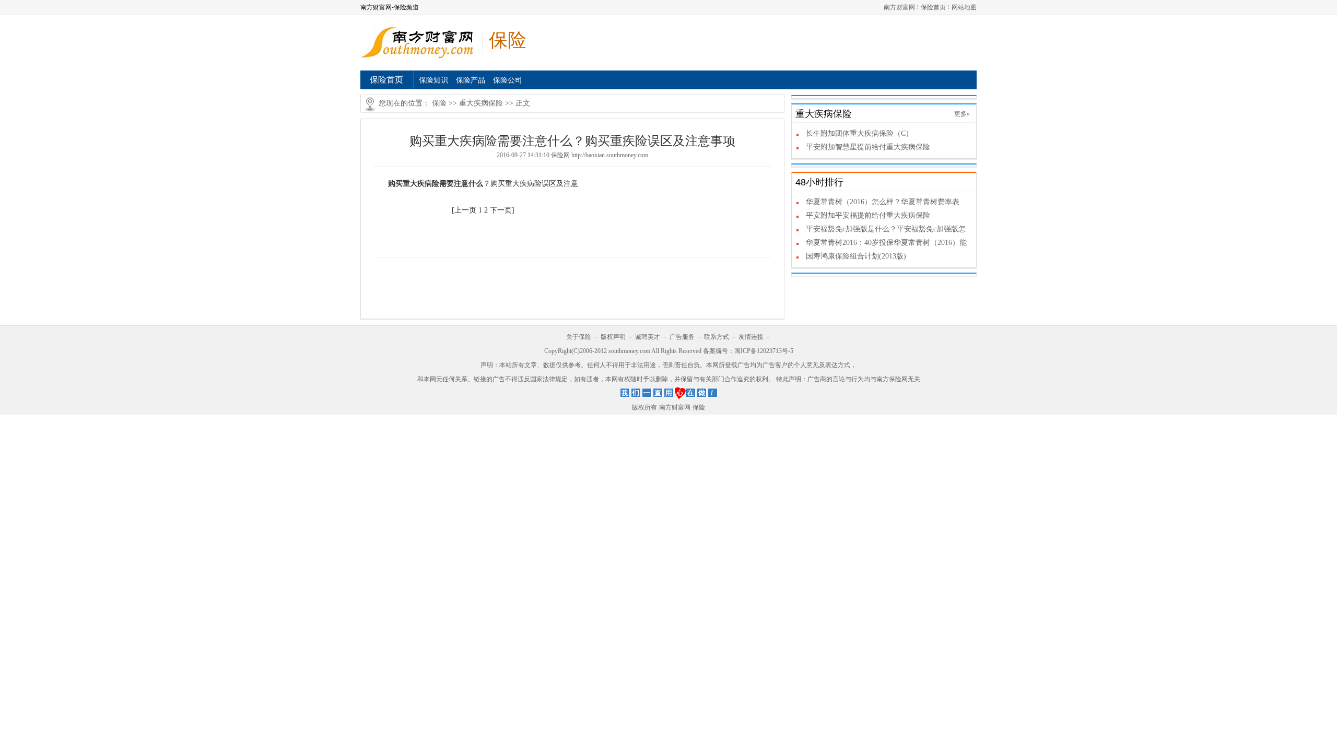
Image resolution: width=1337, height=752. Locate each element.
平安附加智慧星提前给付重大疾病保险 (868, 147)
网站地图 (964, 7)
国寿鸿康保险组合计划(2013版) (856, 256)
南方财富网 (899, 7)
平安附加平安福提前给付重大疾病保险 (868, 215)
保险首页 (933, 7)
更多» (962, 114)
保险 (439, 103)
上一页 (465, 210)
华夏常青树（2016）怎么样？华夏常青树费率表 (882, 202)
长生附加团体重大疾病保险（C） (859, 133)
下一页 (501, 210)
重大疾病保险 (481, 103)
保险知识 (433, 80)
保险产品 (470, 80)
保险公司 (507, 80)
